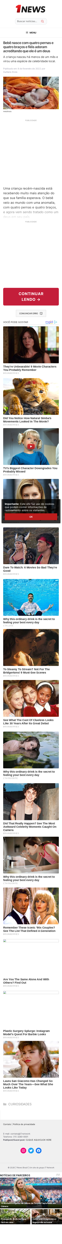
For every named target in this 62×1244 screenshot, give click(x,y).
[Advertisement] (31, 152)
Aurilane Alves (10, 72)
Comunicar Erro (28, 313)
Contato (7, 1124)
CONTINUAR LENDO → (31, 296)
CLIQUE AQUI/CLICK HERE (39, 1140)
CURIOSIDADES (20, 1104)
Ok (31, 516)
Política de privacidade (24, 1124)
